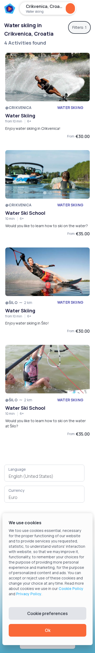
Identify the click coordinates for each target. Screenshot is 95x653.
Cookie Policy (71, 588)
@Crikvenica (18, 107)
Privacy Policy (28, 593)
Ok (47, 630)
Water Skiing (20, 115)
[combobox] (44, 476)
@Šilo (11, 302)
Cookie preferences (47, 613)
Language (17, 469)
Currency (16, 490)
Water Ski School (25, 213)
